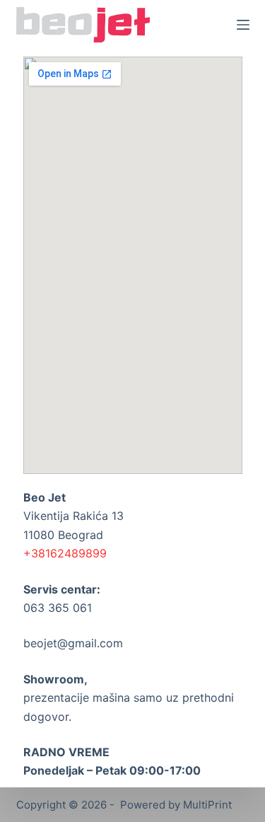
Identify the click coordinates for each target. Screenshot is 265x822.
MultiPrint (207, 804)
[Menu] (243, 24)
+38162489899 (65, 553)
